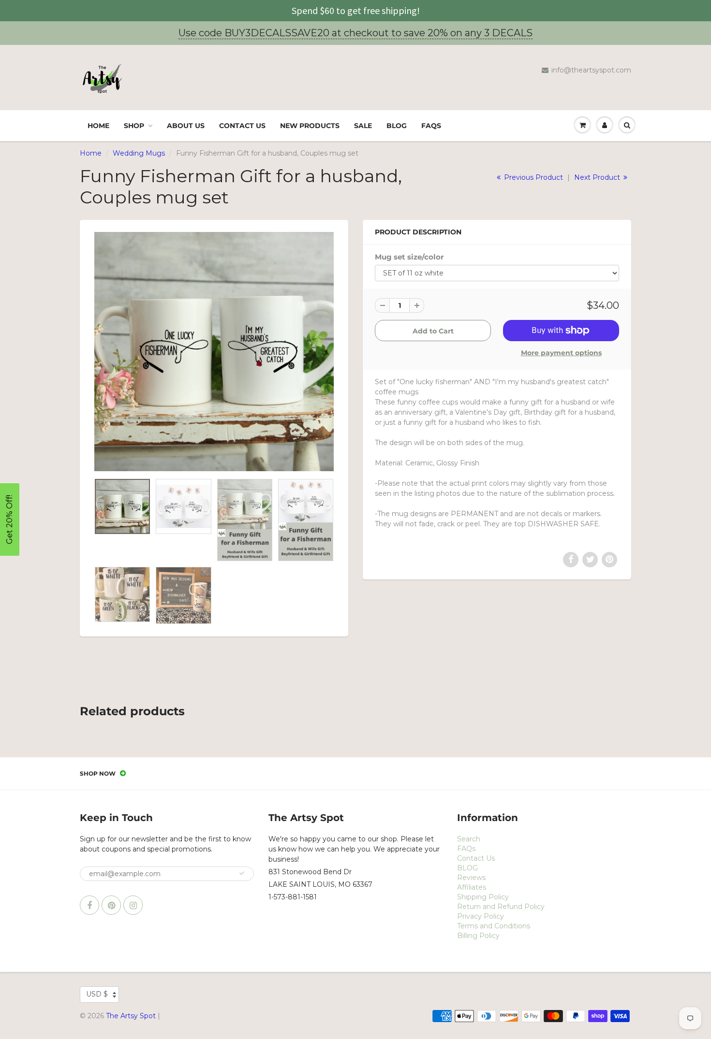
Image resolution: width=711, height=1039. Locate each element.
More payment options (561, 352)
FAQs (431, 125)
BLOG (396, 125)
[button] (9, 519)
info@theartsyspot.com (591, 70)
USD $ (97, 994)
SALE (363, 125)
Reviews (471, 877)
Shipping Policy (483, 897)
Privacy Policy (480, 916)
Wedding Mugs (139, 153)
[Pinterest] (111, 905)
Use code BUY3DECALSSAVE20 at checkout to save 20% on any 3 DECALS (355, 33)
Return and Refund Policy (501, 906)
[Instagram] (133, 905)
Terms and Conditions (493, 926)
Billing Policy (478, 935)
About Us (186, 125)
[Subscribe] (241, 873)
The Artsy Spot (131, 1015)
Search (468, 839)
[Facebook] (89, 905)
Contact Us (242, 125)
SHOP (134, 125)
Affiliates (471, 887)
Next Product (598, 177)
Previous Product (532, 177)
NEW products (310, 125)
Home (98, 125)
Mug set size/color (409, 256)
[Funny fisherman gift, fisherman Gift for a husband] (214, 351)
